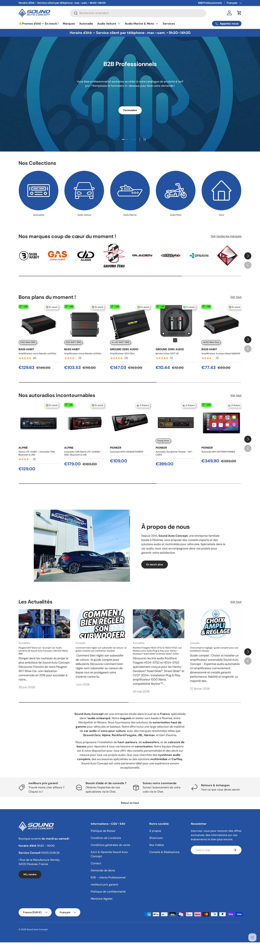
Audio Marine (130, 215)
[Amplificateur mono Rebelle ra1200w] (84, 325)
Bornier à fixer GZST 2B (167, 353)
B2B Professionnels (210, 2)
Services (169, 23)
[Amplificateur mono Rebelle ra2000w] (39, 325)
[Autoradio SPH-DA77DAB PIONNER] (221, 423)
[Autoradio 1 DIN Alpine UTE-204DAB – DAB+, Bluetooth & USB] (84, 423)
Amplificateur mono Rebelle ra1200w (82, 353)
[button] (239, 13)
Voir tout (235, 297)
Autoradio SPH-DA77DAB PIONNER (218, 451)
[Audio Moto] (175, 190)
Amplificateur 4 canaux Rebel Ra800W (220, 353)
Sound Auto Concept (37, 929)
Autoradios (38, 215)
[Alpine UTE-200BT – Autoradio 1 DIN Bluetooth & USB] (39, 423)
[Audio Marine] (130, 190)
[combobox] (138, 13)
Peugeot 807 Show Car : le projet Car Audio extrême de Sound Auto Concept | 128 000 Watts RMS (43, 650)
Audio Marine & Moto (139, 23)
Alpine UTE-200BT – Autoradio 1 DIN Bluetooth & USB (37, 453)
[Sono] (221, 190)
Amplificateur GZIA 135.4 (122, 353)
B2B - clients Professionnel (108, 877)
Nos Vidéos (156, 845)
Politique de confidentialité (108, 891)
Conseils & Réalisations (164, 852)
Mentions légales (101, 898)
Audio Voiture (106, 23)
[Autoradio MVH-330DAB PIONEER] (130, 423)
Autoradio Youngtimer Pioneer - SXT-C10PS (174, 453)
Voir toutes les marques (226, 236)
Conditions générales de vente (110, 845)
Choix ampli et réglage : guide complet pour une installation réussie (214, 649)
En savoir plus (154, 564)
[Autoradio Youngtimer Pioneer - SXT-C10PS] (176, 423)
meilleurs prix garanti (104, 884)
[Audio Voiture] (84, 190)
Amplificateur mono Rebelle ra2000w (37, 353)
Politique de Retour (103, 831)
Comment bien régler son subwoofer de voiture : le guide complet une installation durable (101, 649)
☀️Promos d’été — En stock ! (39, 23)
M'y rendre (30, 874)
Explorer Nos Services (130, 106)
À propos (155, 831)
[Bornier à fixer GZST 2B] (176, 325)
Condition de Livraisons (106, 838)
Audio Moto (175, 215)
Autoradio (86, 23)
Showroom (156, 838)
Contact (96, 863)
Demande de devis (103, 870)
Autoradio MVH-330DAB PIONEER (126, 451)
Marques (69, 23)
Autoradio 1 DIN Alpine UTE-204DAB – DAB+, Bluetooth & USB (83, 453)
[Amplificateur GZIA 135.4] (130, 325)
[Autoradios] (38, 190)
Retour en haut (130, 802)
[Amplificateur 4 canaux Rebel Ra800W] (221, 325)
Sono (221, 215)
